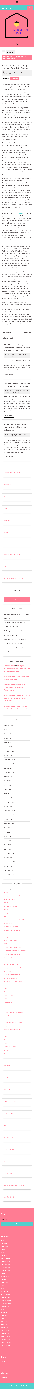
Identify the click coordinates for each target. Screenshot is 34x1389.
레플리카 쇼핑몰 (9, 1137)
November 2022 (9, 862)
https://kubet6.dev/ (10, 971)
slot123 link (8, 1002)
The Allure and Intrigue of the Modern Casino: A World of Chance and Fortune (17, 347)
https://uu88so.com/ (10, 985)
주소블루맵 (7, 484)
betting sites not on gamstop (13, 981)
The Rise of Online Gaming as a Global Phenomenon (14, 687)
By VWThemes (26, 1386)
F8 (5, 1005)
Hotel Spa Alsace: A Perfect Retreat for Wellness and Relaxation (16, 427)
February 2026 (9, 751)
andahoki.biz (8, 923)
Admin (17, 72)
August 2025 (8, 776)
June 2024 (7, 836)
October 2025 (8, 768)
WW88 (6, 1077)
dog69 (6, 1050)
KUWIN (6, 998)
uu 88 (6, 961)
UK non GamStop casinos (12, 930)
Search (17, 590)
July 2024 (7, 832)
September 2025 (9, 772)
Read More (9, 375)
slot (5, 566)
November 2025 (9, 764)
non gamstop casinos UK (12, 968)
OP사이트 (7, 1161)
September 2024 (9, 823)
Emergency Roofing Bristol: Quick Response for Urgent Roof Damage (17, 668)
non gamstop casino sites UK (14, 920)
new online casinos (10, 906)
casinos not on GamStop (12, 947)
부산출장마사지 (9, 1197)
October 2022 (8, 866)
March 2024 (8, 849)
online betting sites (10, 899)
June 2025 (7, 785)
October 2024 (8, 819)
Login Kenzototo (9, 1149)
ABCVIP (6, 902)
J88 (5, 933)
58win (6, 892)
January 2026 (8, 755)
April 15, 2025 (11, 434)
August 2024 (8, 828)
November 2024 (9, 815)
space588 (7, 520)
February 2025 (9, 802)
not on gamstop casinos (12, 964)
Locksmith (10, 52)
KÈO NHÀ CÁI (20, 213)
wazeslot (7, 1065)
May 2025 (7, 789)
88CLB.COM (8, 957)
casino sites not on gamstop (13, 1012)
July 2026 (7, 730)
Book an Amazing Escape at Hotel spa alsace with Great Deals (17, 698)
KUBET (6, 1125)
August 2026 (8, 725)
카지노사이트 (8, 1173)
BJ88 (5, 1053)
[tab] (17, 2)
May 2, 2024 (8, 72)
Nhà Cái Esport (9, 666)
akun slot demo (9, 1016)
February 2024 (9, 853)
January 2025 (8, 806)
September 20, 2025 (13, 390)
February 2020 (9, 874)
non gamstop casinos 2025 (13, 896)
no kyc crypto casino (11, 940)
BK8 (5, 1043)
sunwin (6, 532)
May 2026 (7, 738)
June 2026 (7, 734)
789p (5, 1026)
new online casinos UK (11, 926)
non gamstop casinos (11, 913)
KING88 (6, 1009)
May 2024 (7, 840)
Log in (3, 1361)
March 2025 (8, 798)
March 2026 (8, 747)
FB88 (5, 988)
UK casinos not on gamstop (13, 1022)
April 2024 (7, 845)
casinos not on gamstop (12, 472)
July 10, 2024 (11, 354)
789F (5, 992)
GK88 (6, 944)
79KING (6, 1033)
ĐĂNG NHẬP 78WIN (10, 1101)
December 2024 (9, 810)
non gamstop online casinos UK (15, 578)
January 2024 (8, 857)
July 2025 (7, 781)
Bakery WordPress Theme (11, 1386)
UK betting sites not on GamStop (15, 950)
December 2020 (9, 870)
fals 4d (6, 496)
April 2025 (7, 793)
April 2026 (7, 742)
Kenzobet (7, 1089)
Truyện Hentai (9, 995)
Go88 (6, 508)
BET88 (6, 1019)
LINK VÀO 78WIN (10, 1113)
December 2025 (9, 759)
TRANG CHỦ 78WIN (11, 1046)
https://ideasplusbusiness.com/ (14, 1185)
